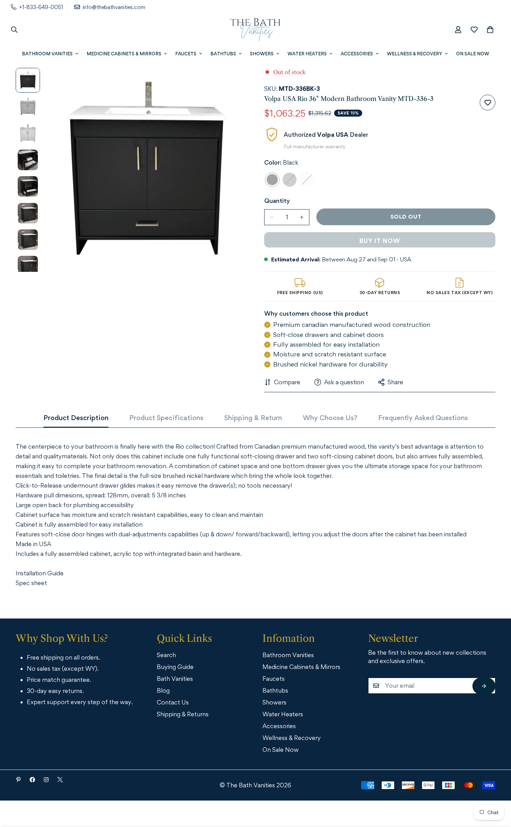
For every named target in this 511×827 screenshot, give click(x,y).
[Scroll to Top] (496, 788)
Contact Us (173, 702)
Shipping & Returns (183, 714)
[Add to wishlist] (487, 102)
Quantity (277, 200)
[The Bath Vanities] (255, 29)
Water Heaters (307, 53)
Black (272, 180)
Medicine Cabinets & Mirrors (124, 53)
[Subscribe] (483, 686)
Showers (262, 53)
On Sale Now (472, 53)
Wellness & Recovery (414, 53)
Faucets (185, 53)
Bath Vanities (175, 678)
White (307, 180)
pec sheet (33, 582)
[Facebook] (32, 779)
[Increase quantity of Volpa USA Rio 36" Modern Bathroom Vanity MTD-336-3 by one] (301, 217)
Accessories (357, 53)
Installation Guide (40, 573)
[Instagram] (46, 779)
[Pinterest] (18, 779)
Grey (290, 180)
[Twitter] (60, 779)
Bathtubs (223, 53)
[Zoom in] (232, 82)
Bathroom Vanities (47, 53)
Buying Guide (175, 666)
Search (166, 655)
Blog (163, 690)
